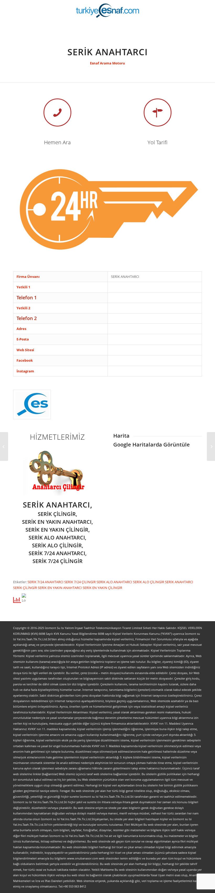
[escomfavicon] (32, 404)
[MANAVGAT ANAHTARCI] (4, 446)
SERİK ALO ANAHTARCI (114, 582)
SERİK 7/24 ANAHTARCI (46, 582)
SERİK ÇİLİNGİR (25, 587)
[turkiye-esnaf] (107, 10)
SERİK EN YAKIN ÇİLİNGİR (102, 587)
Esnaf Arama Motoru (107, 63)
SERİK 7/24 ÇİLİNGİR (80, 582)
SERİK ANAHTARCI (179, 582)
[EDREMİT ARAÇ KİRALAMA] (211, 446)
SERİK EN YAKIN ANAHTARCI (60, 587)
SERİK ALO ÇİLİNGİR (149, 582)
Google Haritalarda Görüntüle (151, 444)
